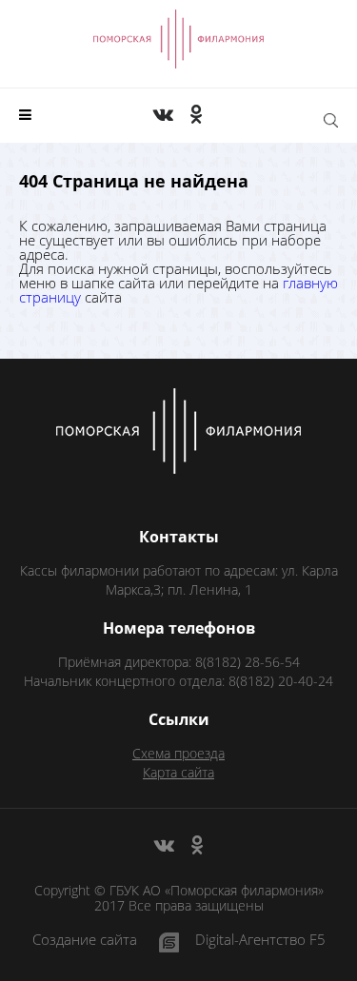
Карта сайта (178, 772)
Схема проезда (178, 753)
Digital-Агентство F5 (260, 940)
